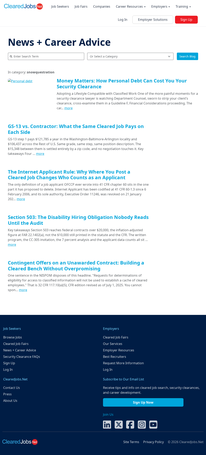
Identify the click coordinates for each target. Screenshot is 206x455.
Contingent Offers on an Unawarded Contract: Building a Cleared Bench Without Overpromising (76, 265)
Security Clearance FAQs (21, 356)
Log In (122, 19)
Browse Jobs (12, 337)
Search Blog (187, 56)
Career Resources (130, 6)
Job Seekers (60, 6)
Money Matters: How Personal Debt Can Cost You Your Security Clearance (122, 83)
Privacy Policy (153, 442)
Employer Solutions (153, 19)
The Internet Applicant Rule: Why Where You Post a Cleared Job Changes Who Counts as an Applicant (69, 174)
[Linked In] (107, 424)
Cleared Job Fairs (16, 344)
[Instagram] (142, 424)
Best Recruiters (114, 356)
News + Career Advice (59, 42)
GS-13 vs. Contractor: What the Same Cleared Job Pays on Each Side (76, 129)
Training (182, 6)
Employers (159, 6)
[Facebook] (130, 424)
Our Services (112, 344)
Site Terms (131, 442)
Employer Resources (118, 350)
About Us (10, 400)
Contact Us (11, 387)
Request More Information (123, 363)
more (68, 108)
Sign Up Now (143, 402)
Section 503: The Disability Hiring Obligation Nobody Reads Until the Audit (78, 220)
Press (7, 394)
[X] (119, 424)
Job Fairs (81, 6)
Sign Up (186, 19)
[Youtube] (153, 424)
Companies (101, 6)
